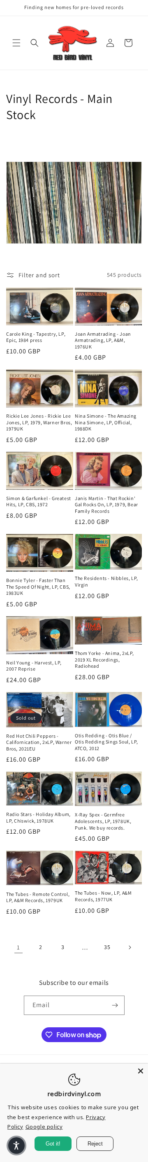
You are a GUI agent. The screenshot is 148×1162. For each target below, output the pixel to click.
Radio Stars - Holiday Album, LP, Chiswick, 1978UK (38, 817)
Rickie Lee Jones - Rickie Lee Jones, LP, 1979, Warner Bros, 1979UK (39, 422)
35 (107, 947)
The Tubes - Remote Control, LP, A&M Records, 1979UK (37, 897)
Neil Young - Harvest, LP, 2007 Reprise (34, 665)
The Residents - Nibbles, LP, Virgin (106, 581)
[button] (16, 43)
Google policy (44, 1126)
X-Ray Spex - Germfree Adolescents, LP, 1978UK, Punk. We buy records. (103, 820)
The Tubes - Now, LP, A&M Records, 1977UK (103, 896)
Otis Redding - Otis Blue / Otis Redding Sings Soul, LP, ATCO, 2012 (106, 741)
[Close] (140, 1071)
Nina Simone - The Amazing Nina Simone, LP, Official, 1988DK (105, 422)
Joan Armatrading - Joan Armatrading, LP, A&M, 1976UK (103, 340)
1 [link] (18, 947)
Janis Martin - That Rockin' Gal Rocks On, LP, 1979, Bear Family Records (106, 504)
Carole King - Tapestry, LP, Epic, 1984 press (35, 337)
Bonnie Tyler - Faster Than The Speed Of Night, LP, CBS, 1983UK (38, 586)
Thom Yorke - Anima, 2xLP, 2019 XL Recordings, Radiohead (104, 659)
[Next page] (129, 947)
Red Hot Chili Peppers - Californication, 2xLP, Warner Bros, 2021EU (39, 742)
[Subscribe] (115, 1005)
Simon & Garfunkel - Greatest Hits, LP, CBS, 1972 (38, 501)
